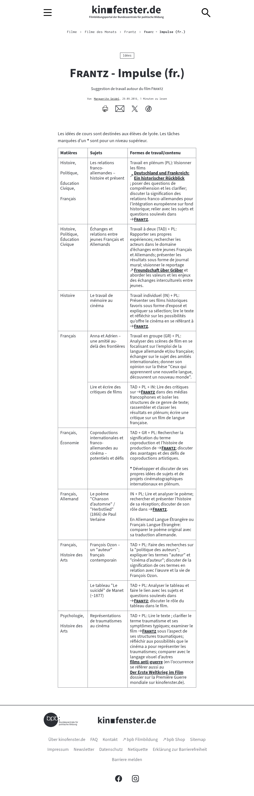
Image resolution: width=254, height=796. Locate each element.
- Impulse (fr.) (164, 32)
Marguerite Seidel (106, 99)
